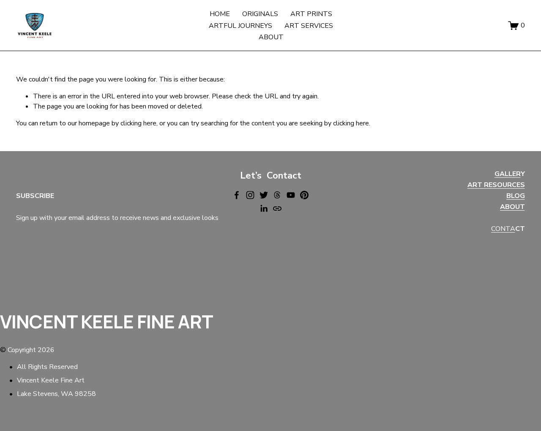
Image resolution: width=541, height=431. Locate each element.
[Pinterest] (304, 195)
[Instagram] (250, 195)
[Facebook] (236, 195)
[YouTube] (291, 195)
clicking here (138, 123)
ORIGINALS (260, 14)
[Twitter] (264, 195)
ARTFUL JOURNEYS (240, 25)
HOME (220, 14)
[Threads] (277, 195)
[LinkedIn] (264, 208)
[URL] (277, 208)
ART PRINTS (311, 14)
